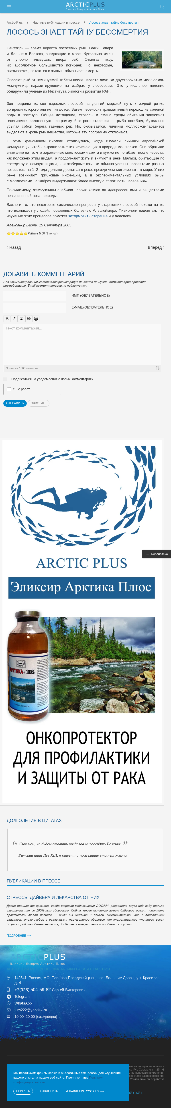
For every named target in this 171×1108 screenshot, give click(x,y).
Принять (23, 1091)
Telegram (22, 996)
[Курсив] (14, 318)
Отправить (15, 403)
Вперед (155, 247)
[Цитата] (28, 318)
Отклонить (49, 1091)
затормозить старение (88, 216)
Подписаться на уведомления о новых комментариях (52, 379)
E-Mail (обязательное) (92, 307)
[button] (9, 6)
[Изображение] (21, 318)
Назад (15, 247)
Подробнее (16, 935)
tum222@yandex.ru (30, 1010)
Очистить (39, 403)
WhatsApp (23, 1003)
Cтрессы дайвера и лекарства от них (53, 897)
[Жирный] (7, 318)
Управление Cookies (82, 1091)
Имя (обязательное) (90, 295)
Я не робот (21, 389)
